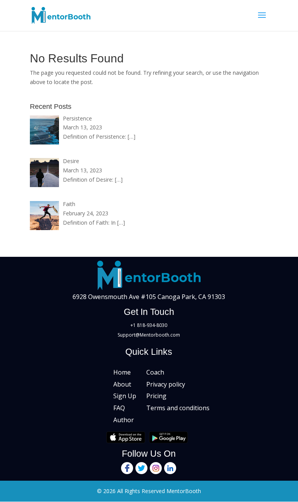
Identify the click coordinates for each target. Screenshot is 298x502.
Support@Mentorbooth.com (149, 335)
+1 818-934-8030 (148, 325)
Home (122, 372)
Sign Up (124, 396)
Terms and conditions (178, 408)
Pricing (156, 396)
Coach (155, 372)
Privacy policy (165, 384)
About (122, 384)
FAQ (119, 408)
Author (123, 420)
